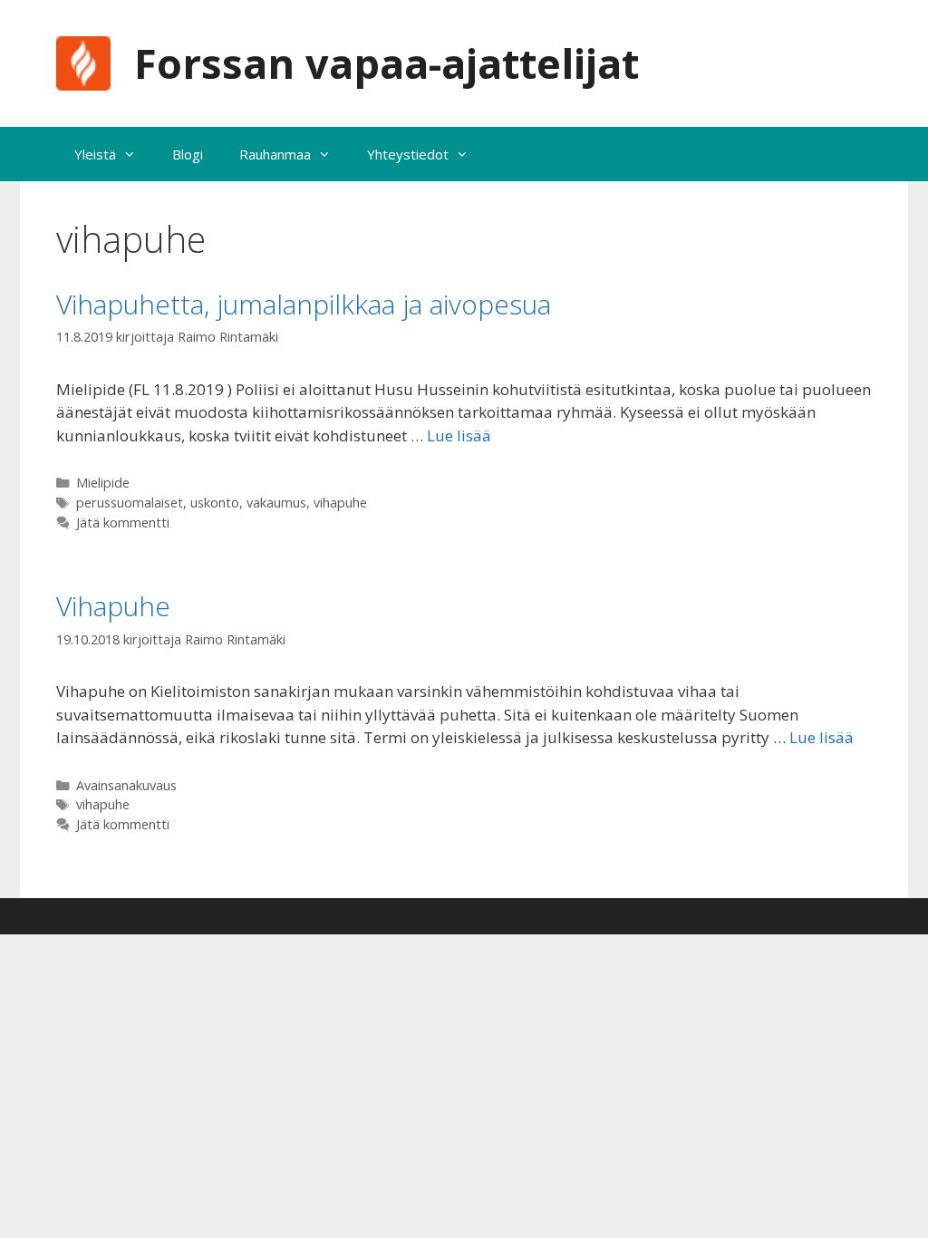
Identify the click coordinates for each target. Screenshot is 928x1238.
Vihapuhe (113, 605)
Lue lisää (459, 435)
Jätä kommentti (122, 522)
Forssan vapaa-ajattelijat (386, 63)
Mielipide (103, 482)
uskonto (214, 502)
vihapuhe (340, 502)
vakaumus (276, 502)
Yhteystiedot (408, 154)
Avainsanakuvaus (126, 785)
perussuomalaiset (129, 502)
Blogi (187, 154)
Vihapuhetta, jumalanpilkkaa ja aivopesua (303, 304)
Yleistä (95, 154)
